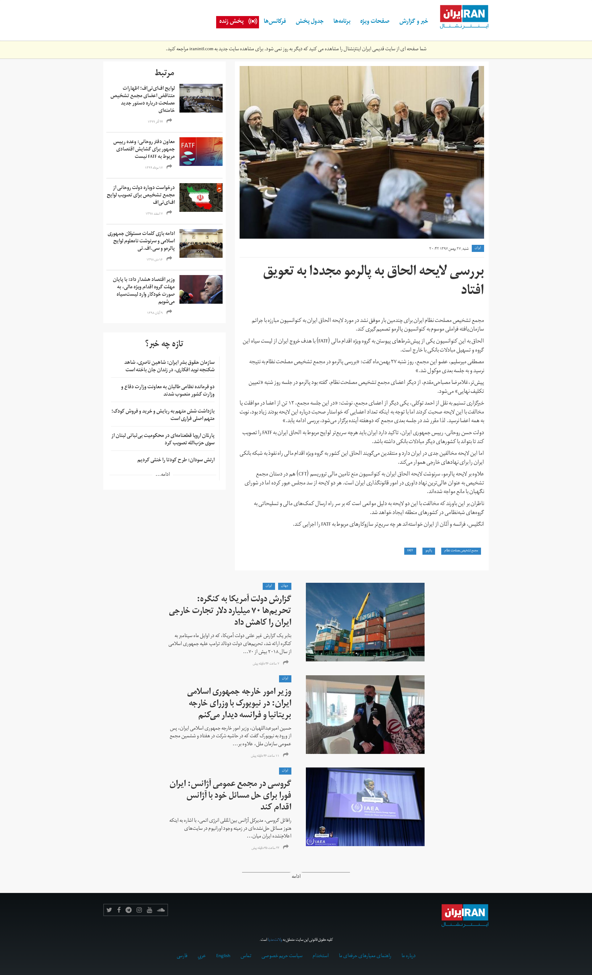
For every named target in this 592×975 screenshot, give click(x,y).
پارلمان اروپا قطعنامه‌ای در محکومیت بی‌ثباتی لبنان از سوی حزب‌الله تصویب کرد (163, 440)
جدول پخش (310, 22)
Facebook (119, 909)
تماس (245, 956)
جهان (284, 586)
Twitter (109, 909)
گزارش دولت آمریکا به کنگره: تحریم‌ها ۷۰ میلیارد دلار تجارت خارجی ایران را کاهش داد (230, 612)
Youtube (149, 909)
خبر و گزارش (413, 22)
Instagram (139, 909)
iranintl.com (201, 49)
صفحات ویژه (374, 22)
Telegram (128, 909)
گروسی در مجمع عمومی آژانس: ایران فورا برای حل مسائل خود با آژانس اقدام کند (230, 796)
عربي (202, 956)
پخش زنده (231, 22)
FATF (410, 551)
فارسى (182, 956)
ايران (478, 248)
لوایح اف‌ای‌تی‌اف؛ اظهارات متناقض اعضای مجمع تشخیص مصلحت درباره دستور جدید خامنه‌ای (142, 100)
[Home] (461, 17)
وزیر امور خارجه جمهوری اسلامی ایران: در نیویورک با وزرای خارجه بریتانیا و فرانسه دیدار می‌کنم (239, 704)
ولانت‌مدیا (275, 940)
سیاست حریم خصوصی (281, 956)
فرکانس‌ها (275, 22)
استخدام (321, 956)
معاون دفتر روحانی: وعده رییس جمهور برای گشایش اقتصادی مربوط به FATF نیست (144, 150)
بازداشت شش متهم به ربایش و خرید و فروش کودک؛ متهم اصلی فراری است (163, 415)
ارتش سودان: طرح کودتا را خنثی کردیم (176, 460)
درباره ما (408, 956)
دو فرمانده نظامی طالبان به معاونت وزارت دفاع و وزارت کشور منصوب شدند (168, 391)
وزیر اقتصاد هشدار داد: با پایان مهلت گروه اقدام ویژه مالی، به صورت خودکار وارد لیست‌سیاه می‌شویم (144, 291)
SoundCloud (160, 909)
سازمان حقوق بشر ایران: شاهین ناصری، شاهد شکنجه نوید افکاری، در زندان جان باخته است (169, 367)
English (223, 956)
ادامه (296, 877)
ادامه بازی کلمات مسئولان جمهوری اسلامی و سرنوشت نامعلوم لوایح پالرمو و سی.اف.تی (141, 242)
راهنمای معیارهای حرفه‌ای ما (365, 956)
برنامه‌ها (342, 22)
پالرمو (429, 551)
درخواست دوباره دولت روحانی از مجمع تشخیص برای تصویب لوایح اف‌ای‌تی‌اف (141, 196)
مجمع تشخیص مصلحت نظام (461, 551)
